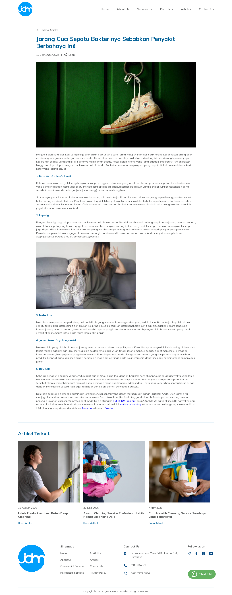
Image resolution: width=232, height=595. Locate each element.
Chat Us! (205, 574)
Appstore (87, 408)
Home (105, 9)
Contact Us (206, 9)
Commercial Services (72, 566)
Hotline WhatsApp (131, 404)
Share (72, 54)
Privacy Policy (98, 572)
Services (142, 9)
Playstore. (110, 408)
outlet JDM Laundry (124, 401)
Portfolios (166, 9)
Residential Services (72, 572)
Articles (186, 9)
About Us (123, 9)
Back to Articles (49, 30)
